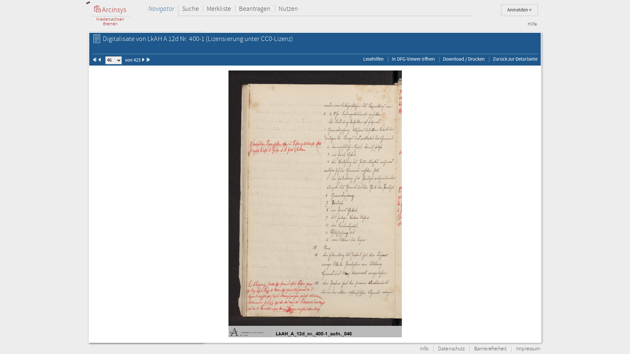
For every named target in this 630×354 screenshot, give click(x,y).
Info (424, 349)
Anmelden (518, 10)
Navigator (161, 9)
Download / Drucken (464, 59)
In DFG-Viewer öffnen (413, 59)
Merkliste (219, 9)
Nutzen (288, 9)
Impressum (528, 349)
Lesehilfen (373, 59)
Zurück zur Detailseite (515, 59)
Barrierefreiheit (490, 349)
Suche (190, 9)
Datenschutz (451, 349)
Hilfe (532, 24)
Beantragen (255, 9)
